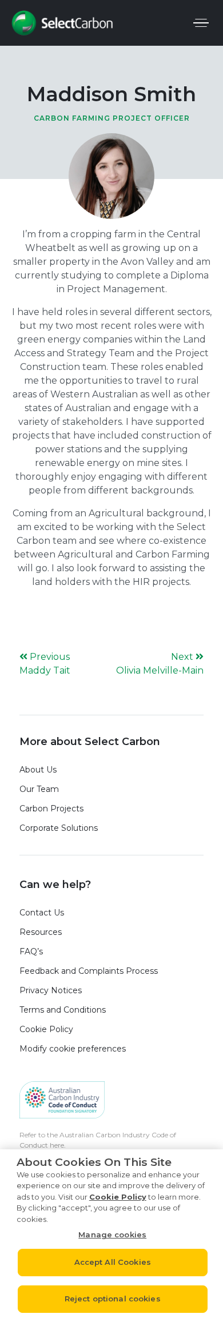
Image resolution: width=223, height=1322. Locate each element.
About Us (38, 769)
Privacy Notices (50, 990)
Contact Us (41, 912)
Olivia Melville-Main (160, 670)
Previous (50, 656)
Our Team (39, 789)
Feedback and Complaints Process (90, 971)
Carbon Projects (51, 808)
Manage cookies (112, 1235)
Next (183, 656)
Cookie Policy (46, 1029)
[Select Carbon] (62, 22)
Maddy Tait (44, 670)
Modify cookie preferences (72, 1049)
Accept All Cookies (112, 1262)
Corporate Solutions (58, 828)
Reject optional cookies (113, 1298)
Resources (40, 932)
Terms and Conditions (62, 1010)
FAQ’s (31, 951)
